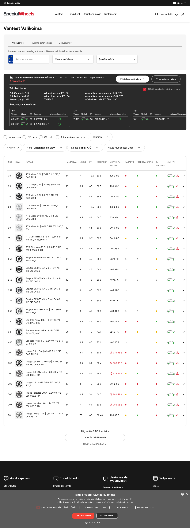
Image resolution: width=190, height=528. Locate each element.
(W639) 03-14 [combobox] (107, 59)
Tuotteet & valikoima (113, 487)
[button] (179, 3)
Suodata (11, 147)
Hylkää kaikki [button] (107, 515)
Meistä (156, 486)
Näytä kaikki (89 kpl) (93, 444)
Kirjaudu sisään (13, 3)
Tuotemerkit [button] (110, 13)
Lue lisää (129, 502)
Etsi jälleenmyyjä (92, 13)
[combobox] (73, 59)
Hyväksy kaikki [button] (83, 515)
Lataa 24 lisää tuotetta (95, 437)
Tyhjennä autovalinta (166, 79)
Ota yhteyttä (10, 486)
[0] (177, 13)
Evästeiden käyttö (62, 486)
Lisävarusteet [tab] (65, 42)
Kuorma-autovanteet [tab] (41, 42)
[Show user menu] (183, 14)
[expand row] (183, 176)
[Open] (88, 59)
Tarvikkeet (74, 13)
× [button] (187, 494)
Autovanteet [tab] (18, 42)
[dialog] (95, 509)
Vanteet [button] (59, 13)
